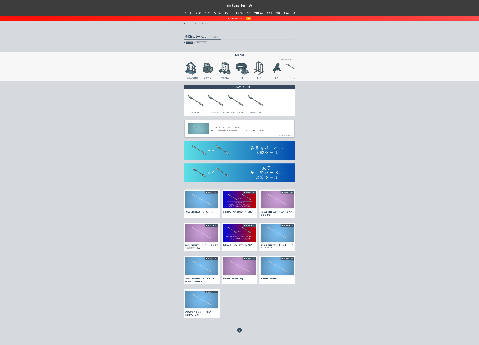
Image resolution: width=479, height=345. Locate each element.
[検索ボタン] (294, 13)
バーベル (189, 43)
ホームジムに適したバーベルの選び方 (228, 127)
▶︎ (248, 18)
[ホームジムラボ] (239, 5)
